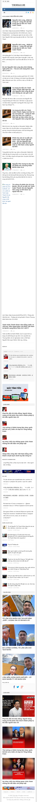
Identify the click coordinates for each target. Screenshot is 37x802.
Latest (5, 351)
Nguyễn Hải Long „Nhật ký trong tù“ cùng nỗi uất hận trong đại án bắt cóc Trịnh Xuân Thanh (22, 22)
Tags (21, 351)
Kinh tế (18, 791)
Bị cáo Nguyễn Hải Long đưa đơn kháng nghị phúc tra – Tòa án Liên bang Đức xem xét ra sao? (18, 68)
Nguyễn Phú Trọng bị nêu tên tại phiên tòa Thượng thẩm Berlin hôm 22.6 (23, 165)
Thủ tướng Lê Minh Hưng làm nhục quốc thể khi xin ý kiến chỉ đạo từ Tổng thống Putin (17, 429)
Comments (17, 351)
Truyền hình (7, 592)
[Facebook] (26, 12)
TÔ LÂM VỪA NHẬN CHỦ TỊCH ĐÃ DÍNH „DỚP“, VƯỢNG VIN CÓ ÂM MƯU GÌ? (17, 619)
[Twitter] (28, 12)
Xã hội (23, 791)
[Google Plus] (23, 687)
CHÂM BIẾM (6, 404)
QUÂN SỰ (30, 791)
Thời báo (15, 795)
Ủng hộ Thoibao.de (13, 544)
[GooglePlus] (30, 12)
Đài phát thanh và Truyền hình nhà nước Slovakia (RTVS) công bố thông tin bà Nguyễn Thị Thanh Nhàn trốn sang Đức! (21, 536)
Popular (10, 351)
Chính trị (12, 791)
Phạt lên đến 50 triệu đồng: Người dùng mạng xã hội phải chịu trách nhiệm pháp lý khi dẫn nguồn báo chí (18, 415)
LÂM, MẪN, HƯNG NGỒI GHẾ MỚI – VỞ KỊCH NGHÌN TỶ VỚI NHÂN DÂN (16, 678)
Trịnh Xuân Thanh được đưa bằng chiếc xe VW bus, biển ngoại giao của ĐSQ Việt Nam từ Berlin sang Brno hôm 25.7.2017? (18, 326)
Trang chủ (6, 791)
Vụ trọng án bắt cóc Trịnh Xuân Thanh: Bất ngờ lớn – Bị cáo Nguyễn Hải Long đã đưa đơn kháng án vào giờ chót (23, 90)
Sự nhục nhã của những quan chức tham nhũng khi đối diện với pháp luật (17, 442)
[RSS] (33, 12)
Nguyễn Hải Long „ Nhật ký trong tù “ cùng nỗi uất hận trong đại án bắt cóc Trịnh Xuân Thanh (22, 47)
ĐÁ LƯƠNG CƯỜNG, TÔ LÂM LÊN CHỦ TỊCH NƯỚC (16, 649)
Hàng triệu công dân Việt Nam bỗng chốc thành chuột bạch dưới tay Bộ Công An (17, 455)
